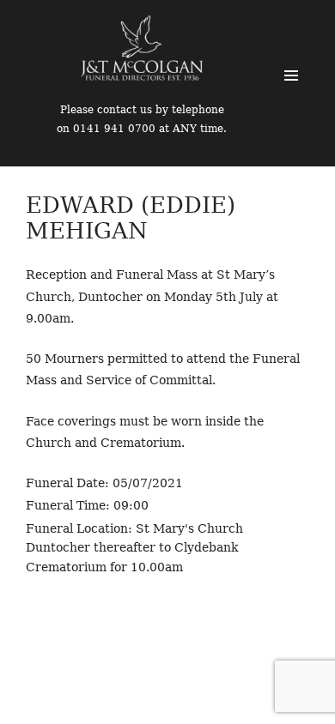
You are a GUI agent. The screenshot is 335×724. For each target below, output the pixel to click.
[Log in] (309, 25)
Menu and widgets (291, 75)
